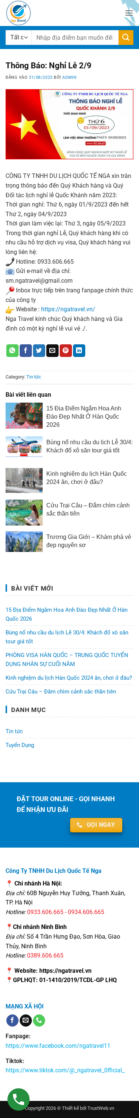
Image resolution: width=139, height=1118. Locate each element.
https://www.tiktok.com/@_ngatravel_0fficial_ (65, 1070)
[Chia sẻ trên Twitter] (39, 350)
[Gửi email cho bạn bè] (52, 350)
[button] (129, 13)
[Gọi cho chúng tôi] (39, 1020)
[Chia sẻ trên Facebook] (26, 350)
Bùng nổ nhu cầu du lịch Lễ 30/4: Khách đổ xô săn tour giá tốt (67, 637)
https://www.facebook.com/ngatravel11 (58, 1045)
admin (69, 77)
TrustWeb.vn (100, 1108)
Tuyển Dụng (20, 745)
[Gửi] (126, 37)
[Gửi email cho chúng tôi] (26, 1020)
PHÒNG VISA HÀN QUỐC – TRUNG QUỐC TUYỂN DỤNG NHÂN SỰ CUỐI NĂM (67, 659)
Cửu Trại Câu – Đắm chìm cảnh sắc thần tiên (61, 691)
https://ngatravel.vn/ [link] (68, 309)
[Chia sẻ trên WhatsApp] (12, 350)
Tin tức (33, 377)
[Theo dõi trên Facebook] (12, 1020)
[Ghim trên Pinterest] (66, 350)
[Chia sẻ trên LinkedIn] (79, 350)
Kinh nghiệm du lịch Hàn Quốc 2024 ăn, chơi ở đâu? (69, 678)
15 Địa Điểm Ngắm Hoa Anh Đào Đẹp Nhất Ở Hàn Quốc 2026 (67, 614)
